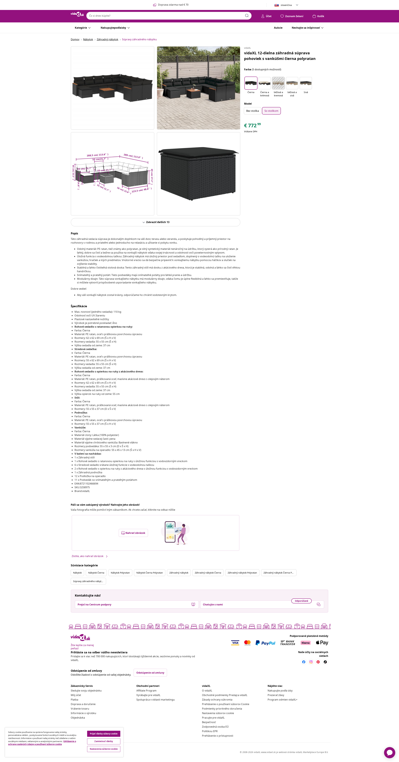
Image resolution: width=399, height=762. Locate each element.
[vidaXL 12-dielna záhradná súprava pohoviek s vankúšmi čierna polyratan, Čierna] (112, 88)
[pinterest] (318, 661)
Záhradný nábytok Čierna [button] (208, 572)
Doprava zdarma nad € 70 (173, 4)
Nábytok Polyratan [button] (120, 572)
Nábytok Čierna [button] (96, 572)
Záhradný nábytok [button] (178, 572)
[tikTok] (325, 661)
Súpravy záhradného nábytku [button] (88, 581)
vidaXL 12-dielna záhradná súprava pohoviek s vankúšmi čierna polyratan (280, 55)
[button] (251, 87)
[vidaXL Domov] (77, 14)
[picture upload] (175, 533)
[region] (64, 742)
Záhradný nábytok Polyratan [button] (242, 572)
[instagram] (310, 661)
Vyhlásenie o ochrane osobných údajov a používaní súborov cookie (42, 743)
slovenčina (286, 5)
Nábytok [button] (77, 572)
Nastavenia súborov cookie (218, 713)
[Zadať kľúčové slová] (246, 15)
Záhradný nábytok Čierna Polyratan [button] (280, 572)
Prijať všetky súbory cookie (104, 733)
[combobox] (169, 16)
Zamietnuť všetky (103, 741)
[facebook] (303, 661)
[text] (252, 126)
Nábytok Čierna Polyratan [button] (149, 572)
